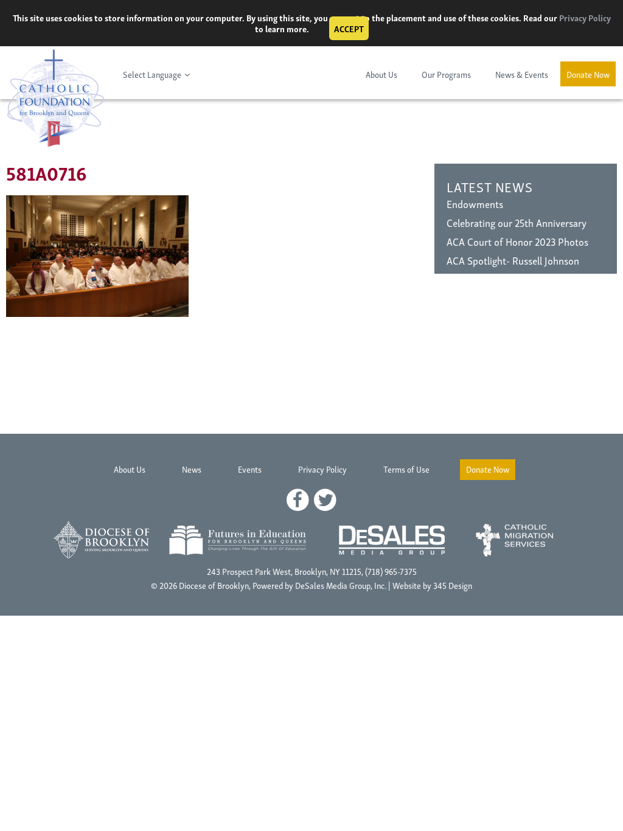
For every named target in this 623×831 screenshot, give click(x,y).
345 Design (452, 585)
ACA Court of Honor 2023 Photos (517, 241)
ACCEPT (349, 28)
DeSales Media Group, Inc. (340, 585)
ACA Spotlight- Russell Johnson (513, 260)
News (191, 469)
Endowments (475, 203)
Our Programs (446, 74)
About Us (381, 74)
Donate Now (588, 74)
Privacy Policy (585, 17)
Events (250, 469)
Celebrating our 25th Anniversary (516, 222)
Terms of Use (406, 469)
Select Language (152, 74)
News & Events (521, 74)
